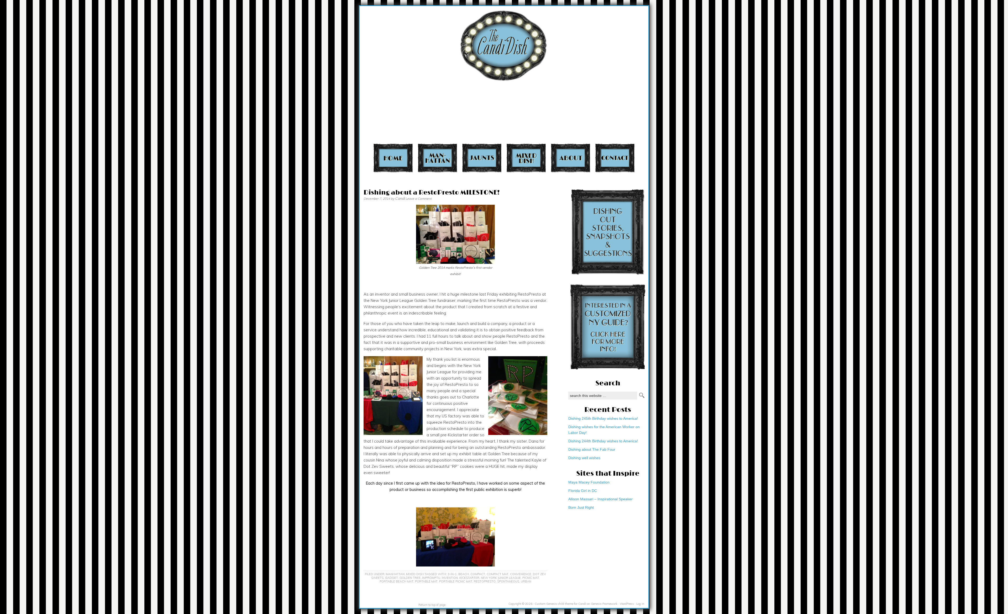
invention (450, 578)
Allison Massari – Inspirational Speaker (600, 499)
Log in (640, 604)
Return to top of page (431, 605)
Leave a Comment (419, 199)
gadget (391, 578)
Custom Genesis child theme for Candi (560, 604)
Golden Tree (410, 578)
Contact (614, 158)
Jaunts (481, 158)
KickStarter (469, 578)
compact (477, 574)
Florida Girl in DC (582, 491)
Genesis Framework (604, 604)
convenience (520, 574)
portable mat (426, 581)
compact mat (497, 574)
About (570, 158)
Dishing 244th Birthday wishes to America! (603, 441)
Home (393, 158)
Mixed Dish (526, 158)
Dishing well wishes (584, 458)
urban (526, 581)
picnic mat (530, 578)
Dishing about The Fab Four (591, 449)
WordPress (627, 604)
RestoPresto (485, 581)
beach (463, 574)
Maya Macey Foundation (589, 482)
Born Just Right (581, 507)
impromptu (431, 578)
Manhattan (437, 158)
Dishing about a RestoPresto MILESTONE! (432, 192)
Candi (400, 198)
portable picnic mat (455, 581)
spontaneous (508, 581)
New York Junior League (501, 578)
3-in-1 (452, 574)
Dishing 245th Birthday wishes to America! (603, 418)
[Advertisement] (680, 36)
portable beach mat (396, 581)
